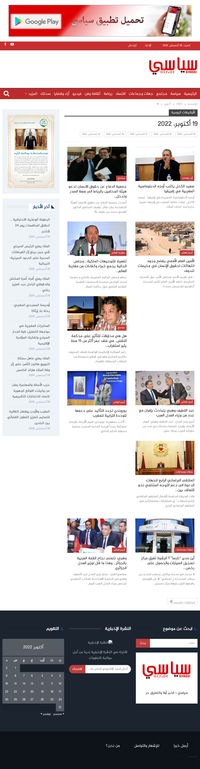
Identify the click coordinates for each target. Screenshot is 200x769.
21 (24, 692)
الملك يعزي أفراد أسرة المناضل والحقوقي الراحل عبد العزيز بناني (29, 285)
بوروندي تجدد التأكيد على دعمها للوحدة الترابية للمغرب (101, 413)
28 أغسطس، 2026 (162, 134)
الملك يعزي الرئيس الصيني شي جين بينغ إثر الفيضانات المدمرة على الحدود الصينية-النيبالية (29, 255)
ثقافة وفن (92, 94)
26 (42, 699)
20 (32, 692)
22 (15, 692)
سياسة (175, 94)
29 (15, 699)
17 (60, 692)
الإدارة (148, 45)
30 (6, 699)
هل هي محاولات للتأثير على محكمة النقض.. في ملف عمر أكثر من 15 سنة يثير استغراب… (99, 341)
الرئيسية (190, 94)
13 (32, 683)
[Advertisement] (101, 65)
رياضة (108, 94)
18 (52, 692)
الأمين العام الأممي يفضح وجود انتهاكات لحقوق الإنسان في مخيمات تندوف (166, 266)
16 (6, 683)
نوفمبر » (46, 714)
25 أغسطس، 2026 (91, 134)
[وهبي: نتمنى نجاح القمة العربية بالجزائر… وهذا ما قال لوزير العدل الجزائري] (97, 535)
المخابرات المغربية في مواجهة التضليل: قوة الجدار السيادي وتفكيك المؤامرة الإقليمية (31, 334)
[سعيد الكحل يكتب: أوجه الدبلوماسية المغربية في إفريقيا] (164, 164)
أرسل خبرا (181, 746)
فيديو (76, 94)
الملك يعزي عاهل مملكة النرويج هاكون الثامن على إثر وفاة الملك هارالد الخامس (30, 364)
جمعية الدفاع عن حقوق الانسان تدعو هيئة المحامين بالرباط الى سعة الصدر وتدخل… (98, 191)
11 (52, 683)
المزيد (32, 94)
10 (60, 683)
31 (60, 707)
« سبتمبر (58, 714)
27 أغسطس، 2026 (139, 134)
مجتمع (161, 94)
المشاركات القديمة (184, 602)
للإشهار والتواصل (146, 746)
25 (51, 699)
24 (60, 699)
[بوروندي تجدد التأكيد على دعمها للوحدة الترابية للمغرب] (97, 388)
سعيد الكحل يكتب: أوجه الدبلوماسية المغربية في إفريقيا (166, 189)
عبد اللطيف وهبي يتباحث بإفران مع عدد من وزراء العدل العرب (166, 413)
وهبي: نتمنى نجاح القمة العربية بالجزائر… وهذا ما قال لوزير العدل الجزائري (102, 563)
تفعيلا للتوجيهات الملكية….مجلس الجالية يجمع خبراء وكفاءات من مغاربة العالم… (97, 266)
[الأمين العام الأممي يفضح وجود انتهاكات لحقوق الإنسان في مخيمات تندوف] (164, 238)
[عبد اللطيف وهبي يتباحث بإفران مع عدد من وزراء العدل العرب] (164, 388)
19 (42, 692)
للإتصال (132, 45)
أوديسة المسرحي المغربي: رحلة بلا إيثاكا (31, 308)
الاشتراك (77, 669)
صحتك (45, 94)
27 (31, 699)
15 (15, 683)
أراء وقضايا (61, 94)
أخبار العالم (187, 253)
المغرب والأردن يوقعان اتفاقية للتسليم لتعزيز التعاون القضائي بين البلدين (28, 417)
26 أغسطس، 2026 (115, 134)
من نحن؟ (113, 746)
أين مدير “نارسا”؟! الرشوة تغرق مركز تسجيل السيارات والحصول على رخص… (167, 563)
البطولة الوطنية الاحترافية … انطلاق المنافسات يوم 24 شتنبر (30, 225)
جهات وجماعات (141, 94)
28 (23, 699)
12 (42, 683)
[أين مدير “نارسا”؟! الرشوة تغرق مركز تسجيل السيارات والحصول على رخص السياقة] (164, 535)
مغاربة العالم (118, 253)
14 (24, 683)
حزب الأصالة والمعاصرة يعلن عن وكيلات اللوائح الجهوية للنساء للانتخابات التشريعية (31, 391)
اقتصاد (121, 94)
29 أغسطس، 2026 (186, 134)
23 (6, 692)
